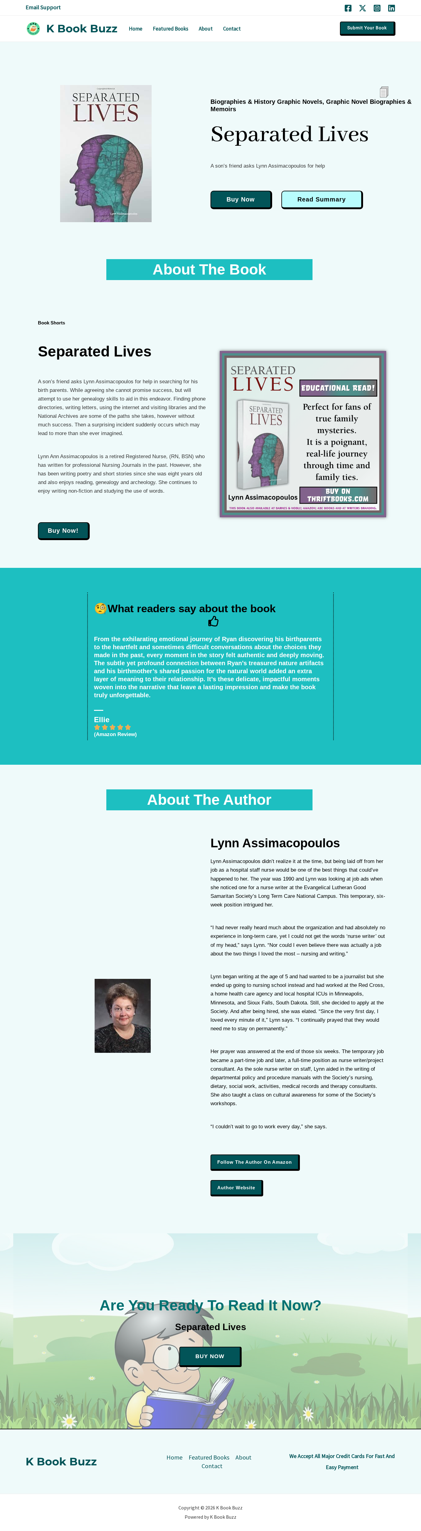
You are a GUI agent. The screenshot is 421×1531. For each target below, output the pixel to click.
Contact (212, 1466)
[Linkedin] (391, 8)
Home (174, 1457)
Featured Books (209, 1457)
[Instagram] (377, 8)
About (243, 1457)
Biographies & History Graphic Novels (266, 101)
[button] (367, 29)
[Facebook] (348, 8)
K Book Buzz (81, 28)
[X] (362, 8)
